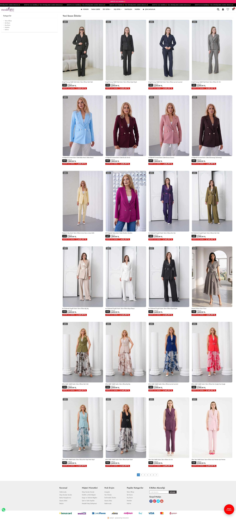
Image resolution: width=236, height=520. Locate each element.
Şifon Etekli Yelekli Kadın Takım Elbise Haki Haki (75, 384)
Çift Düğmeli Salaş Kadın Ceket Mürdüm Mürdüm (118, 233)
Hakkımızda (62, 492)
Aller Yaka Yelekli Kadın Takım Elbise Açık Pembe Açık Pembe (208, 459)
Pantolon (128, 9)
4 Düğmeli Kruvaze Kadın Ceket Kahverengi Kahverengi (207, 157)
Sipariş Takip (108, 501)
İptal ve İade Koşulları (88, 501)
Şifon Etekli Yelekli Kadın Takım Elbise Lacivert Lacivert (163, 384)
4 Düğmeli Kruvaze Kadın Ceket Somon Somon (161, 157)
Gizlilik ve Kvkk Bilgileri (89, 495)
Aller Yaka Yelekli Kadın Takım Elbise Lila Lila (160, 459)
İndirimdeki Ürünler (110, 498)
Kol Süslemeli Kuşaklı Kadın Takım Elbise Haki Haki (205, 233)
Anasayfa (107, 492)
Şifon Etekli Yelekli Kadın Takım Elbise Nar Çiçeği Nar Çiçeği (208, 384)
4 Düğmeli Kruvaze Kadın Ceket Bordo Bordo (117, 157)
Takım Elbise (95, 9)
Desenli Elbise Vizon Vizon (199, 308)
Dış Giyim (117, 9)
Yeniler (85, 9)
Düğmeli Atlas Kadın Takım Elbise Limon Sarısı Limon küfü (78, 233)
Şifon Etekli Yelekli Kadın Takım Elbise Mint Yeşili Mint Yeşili (78, 459)
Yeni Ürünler (108, 495)
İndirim (137, 9)
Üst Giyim (106, 9)
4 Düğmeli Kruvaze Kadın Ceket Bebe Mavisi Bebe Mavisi (77, 157)
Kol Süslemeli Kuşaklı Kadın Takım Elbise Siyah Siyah (162, 308)
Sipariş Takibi (63, 501)
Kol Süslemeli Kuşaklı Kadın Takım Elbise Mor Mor (162, 233)
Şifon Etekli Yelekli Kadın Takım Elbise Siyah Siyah (119, 459)
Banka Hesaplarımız (65, 498)
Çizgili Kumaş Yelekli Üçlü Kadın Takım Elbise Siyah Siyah (121, 82)
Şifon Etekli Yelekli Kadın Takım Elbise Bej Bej (117, 384)
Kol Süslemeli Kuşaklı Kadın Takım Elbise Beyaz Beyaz (120, 308)
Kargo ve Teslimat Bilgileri (89, 498)
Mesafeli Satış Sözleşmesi (89, 504)
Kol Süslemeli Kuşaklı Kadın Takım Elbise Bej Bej (75, 308)
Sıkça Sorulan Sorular (65, 495)
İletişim (61, 504)
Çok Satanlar (150, 9)
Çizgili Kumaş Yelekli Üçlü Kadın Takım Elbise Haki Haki (77, 82)
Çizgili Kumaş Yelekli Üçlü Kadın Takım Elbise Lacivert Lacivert (165, 82)
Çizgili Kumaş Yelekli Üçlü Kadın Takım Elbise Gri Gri (206, 82)
